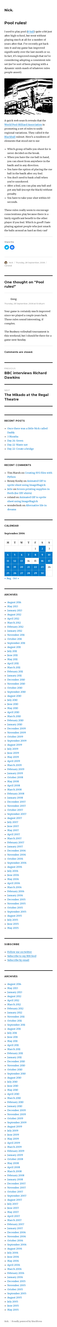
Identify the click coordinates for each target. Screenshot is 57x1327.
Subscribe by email (18, 960)
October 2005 (15, 907)
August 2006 (14, 866)
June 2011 (12, 655)
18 (8, 567)
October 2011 (14, 638)
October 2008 (15, 777)
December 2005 (16, 899)
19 (14, 567)
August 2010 (14, 695)
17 (49, 560)
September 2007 (16, 814)
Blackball (9, 136)
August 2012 (14, 614)
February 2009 (15, 769)
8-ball (30, 31)
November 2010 (16, 683)
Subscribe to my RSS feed (21, 956)
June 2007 (13, 826)
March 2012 (14, 622)
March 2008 (14, 789)
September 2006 (16, 862)
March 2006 (14, 887)
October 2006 (15, 858)
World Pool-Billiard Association (23, 124)
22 (35, 567)
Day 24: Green (15, 440)
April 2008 (13, 785)
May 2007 (13, 830)
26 (14, 573)
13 (21, 560)
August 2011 (14, 647)
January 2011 (14, 675)
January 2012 (14, 630)
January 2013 (14, 610)
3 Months (12, 436)
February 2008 (15, 793)
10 (49, 554)
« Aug (7, 578)
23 (42, 567)
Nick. (8, 10)
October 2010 (14, 687)
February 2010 (15, 720)
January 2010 (14, 724)
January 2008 (15, 797)
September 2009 (16, 740)
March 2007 (14, 838)
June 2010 (12, 704)
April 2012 (13, 618)
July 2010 (12, 700)
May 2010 (12, 708)
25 (7, 573)
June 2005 (13, 923)
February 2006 (15, 891)
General (8, 265)
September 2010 (16, 691)
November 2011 (16, 634)
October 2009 (15, 736)
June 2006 (13, 875)
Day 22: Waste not (17, 444)
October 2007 (15, 809)
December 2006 (16, 850)
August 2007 (14, 818)
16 (42, 560)
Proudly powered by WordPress (27, 1321)
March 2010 (14, 716)
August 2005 (14, 915)
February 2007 (15, 842)
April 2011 (13, 663)
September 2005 (16, 911)
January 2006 (15, 895)
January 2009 (15, 773)
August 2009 (14, 744)
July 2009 (12, 748)
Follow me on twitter (19, 951)
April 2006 (13, 883)
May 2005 (13, 927)
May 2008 (13, 781)
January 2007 (15, 846)
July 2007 (12, 822)
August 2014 (14, 602)
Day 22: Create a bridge (20, 448)
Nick (11, 262)
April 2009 (13, 761)
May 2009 (13, 757)
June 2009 (13, 752)
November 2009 (16, 732)
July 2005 (12, 919)
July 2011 (12, 651)
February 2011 (15, 671)
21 (28, 567)
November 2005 (16, 903)
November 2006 (16, 854)
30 (42, 573)
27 (21, 573)
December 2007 (16, 801)
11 (8, 560)
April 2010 (13, 712)
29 (35, 573)
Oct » (16, 578)
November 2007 (16, 805)
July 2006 (12, 870)
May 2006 (13, 879)
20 (21, 567)
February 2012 (15, 626)
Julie (10, 489)
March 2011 (13, 667)
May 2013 (12, 606)
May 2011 (12, 659)
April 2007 (13, 834)
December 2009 (16, 728)
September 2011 (16, 643)
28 (28, 573)
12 (14, 560)
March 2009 (14, 765)
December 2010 (16, 679)
